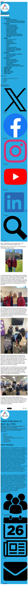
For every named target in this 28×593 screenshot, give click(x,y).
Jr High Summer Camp (11, 32)
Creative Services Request (12, 27)
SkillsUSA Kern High (11, 30)
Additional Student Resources (13, 64)
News (7, 46)
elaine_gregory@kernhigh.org (19, 486)
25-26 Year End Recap (11, 47)
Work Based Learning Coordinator (14, 54)
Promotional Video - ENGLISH (13, 48)
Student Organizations (11, 31)
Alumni (8, 44)
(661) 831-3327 (10, 427)
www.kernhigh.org (5, 490)
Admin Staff (9, 40)
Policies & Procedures (11, 59)
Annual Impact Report (11, 43)
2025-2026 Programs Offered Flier (14, 34)
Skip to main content (5, 2)
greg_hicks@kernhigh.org (18, 484)
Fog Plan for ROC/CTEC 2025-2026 (14, 65)
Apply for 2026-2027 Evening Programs (15, 22)
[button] (7, 18)
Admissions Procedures (11, 19)
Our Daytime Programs (11, 25)
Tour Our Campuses (11, 55)
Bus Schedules (9, 63)
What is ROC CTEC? (11, 39)
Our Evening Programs (11, 26)
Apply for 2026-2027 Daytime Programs (15, 21)
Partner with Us (9, 56)
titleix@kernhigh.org (5, 481)
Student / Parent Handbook (12, 60)
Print (25, 408)
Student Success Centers (11, 29)
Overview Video (10, 42)
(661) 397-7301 (7, 430)
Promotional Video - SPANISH (13, 49)
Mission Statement (10, 51)
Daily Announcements (11, 62)
